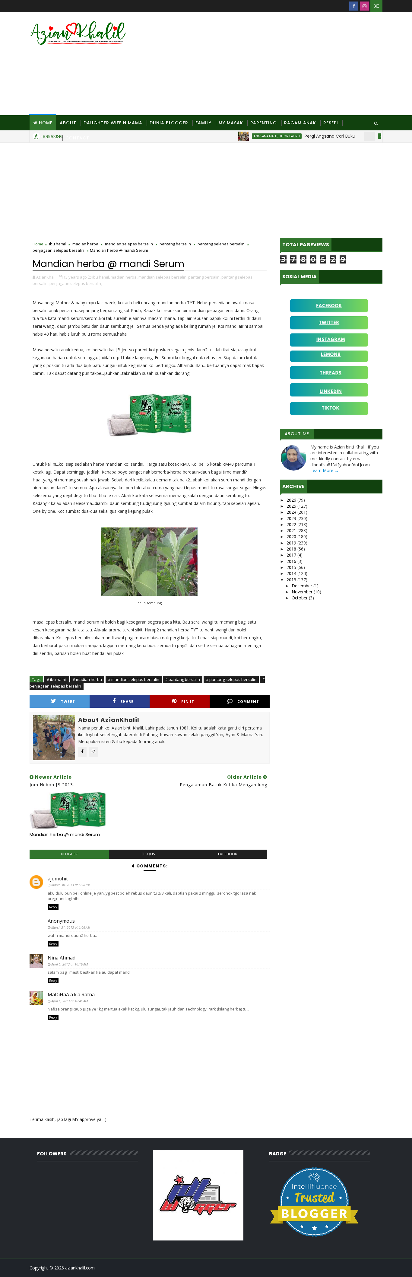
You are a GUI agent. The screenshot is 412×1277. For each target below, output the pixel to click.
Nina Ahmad (61, 957)
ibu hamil (57, 244)
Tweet (68, 701)
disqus (148, 854)
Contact (77, 138)
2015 (292, 567)
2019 (292, 543)
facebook (227, 854)
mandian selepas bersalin (129, 244)
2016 (292, 561)
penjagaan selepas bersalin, (75, 283)
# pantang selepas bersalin (231, 679)
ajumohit (58, 878)
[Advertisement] (272, 64)
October (300, 598)
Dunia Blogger (169, 123)
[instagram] (364, 6)
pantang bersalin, (204, 277)
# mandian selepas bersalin (133, 679)
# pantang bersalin (182, 679)
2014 (292, 573)
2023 (292, 518)
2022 (292, 524)
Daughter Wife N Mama (113, 123)
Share (127, 701)
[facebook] (353, 6)
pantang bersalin (175, 244)
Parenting (263, 123)
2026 (292, 500)
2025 (292, 506)
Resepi (330, 123)
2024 (292, 512)
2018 (292, 549)
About (68, 123)
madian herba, (124, 277)
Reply (53, 907)
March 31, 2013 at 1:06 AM (70, 927)
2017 (292, 555)
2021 (292, 530)
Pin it (187, 701)
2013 (292, 580)
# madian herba (87, 679)
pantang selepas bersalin (221, 244)
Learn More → (324, 470)
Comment (248, 701)
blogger (69, 854)
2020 (292, 536)
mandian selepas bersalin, (162, 277)
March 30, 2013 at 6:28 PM (70, 885)
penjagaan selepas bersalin (58, 250)
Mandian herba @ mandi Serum (65, 834)
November (303, 592)
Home (45, 123)
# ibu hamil (57, 679)
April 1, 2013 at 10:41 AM (69, 1001)
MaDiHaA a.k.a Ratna (71, 994)
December (302, 586)
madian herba (85, 244)
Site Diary (45, 138)
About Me (297, 434)
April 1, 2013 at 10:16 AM (69, 964)
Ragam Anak (300, 123)
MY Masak (231, 123)
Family (203, 123)
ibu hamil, (101, 277)
